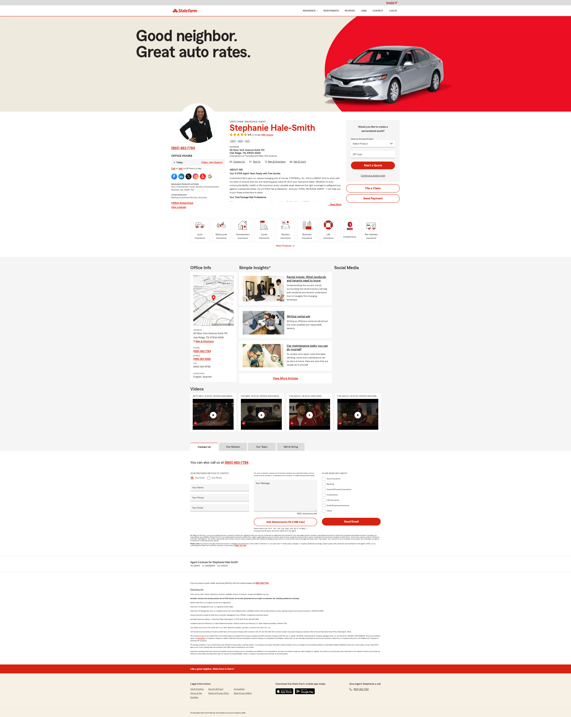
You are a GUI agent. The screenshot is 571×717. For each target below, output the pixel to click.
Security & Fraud (215, 689)
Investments (331, 11)
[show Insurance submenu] (317, 10)
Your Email (199, 478)
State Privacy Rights (243, 693)
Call (173, 168)
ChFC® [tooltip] (233, 141)
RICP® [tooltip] (240, 141)
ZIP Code (357, 154)
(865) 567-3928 (202, 359)
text (181, 168)
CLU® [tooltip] (247, 141)
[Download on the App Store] (284, 691)
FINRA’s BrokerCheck (182, 203)
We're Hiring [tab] (291, 446)
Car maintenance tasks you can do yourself (307, 347)
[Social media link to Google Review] (210, 176)
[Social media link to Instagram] (196, 176)
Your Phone (217, 478)
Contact (378, 11)
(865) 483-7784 (183, 148)
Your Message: (263, 483)
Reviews (350, 11)
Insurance (309, 11)
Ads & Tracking (197, 689)
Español (390, 2)
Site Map (194, 697)
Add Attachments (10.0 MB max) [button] (285, 522)
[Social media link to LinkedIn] (181, 176)
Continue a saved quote (373, 175)
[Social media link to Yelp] (203, 176)
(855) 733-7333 (240, 545)
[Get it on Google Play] (305, 691)
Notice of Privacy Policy (218, 693)
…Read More (334, 204)
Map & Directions (205, 341)
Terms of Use (196, 693)
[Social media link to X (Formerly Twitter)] (189, 176)
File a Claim (373, 188)
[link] (185, 11)
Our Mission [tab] (233, 446)
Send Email (351, 521)
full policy (201, 638)
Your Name (197, 487)
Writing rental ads (298, 316)
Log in (393, 11)
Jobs (364, 11)
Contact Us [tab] (204, 447)
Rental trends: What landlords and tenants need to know (306, 279)
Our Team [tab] (262, 446)
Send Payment (373, 198)
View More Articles (285, 378)
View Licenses (178, 207)
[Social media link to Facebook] (174, 176)
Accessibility (239, 689)
